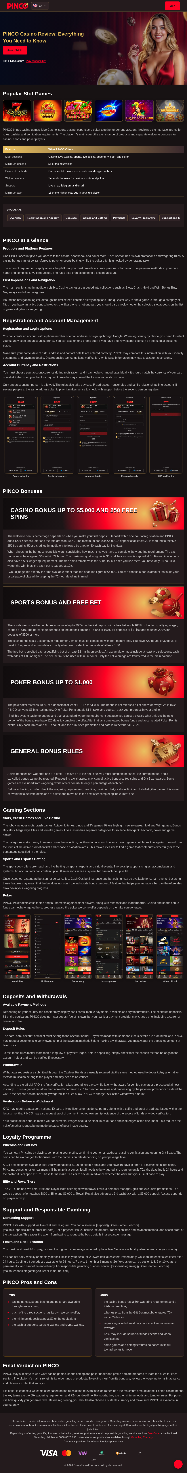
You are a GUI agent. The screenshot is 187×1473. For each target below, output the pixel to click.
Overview (15, 217)
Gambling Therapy (141, 1437)
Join (172, 5)
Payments (119, 217)
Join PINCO (14, 50)
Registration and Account (43, 217)
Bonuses (71, 217)
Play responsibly (36, 60)
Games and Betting (95, 217)
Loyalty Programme (143, 217)
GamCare (153, 1433)
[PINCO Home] (17, 5)
